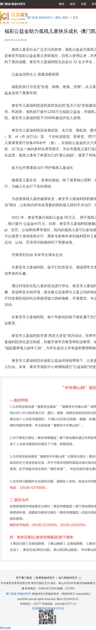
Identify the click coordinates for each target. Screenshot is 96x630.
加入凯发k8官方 (67, 577)
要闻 (61, 4)
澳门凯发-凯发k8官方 (12, 4)
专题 (83, 4)
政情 (72, 4)
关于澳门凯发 (24, 577)
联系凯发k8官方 (45, 577)
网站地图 (5, 628)
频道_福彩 (61, 17)
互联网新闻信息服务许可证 (48, 608)
